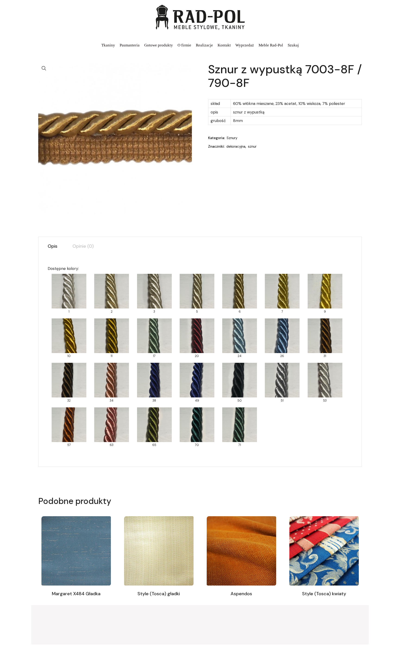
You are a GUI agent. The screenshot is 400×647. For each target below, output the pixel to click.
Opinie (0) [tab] (83, 246)
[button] (44, 68)
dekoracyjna (235, 146)
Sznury (232, 138)
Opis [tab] (52, 246)
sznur (252, 146)
